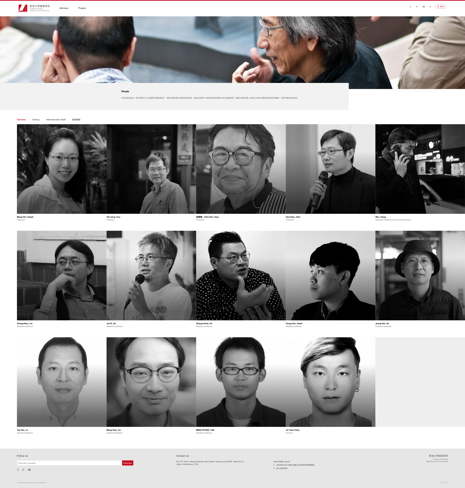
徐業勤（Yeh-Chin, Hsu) (207, 216)
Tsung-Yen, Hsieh (294, 323)
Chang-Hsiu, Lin (24, 323)
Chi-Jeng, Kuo (113, 216)
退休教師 (76, 119)
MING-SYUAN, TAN (205, 429)
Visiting (35, 119)
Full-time (21, 119)
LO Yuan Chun (293, 429)
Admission (64, 8)
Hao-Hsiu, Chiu (293, 216)
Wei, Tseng (380, 216)
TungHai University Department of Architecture (40, 8)
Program (82, 8)
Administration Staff (56, 119)
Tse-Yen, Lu (22, 429)
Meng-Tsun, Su (114, 429)
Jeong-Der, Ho (382, 323)
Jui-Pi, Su (111, 323)
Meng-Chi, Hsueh (25, 216)
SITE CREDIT (444, 482)
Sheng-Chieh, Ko (204, 323)
